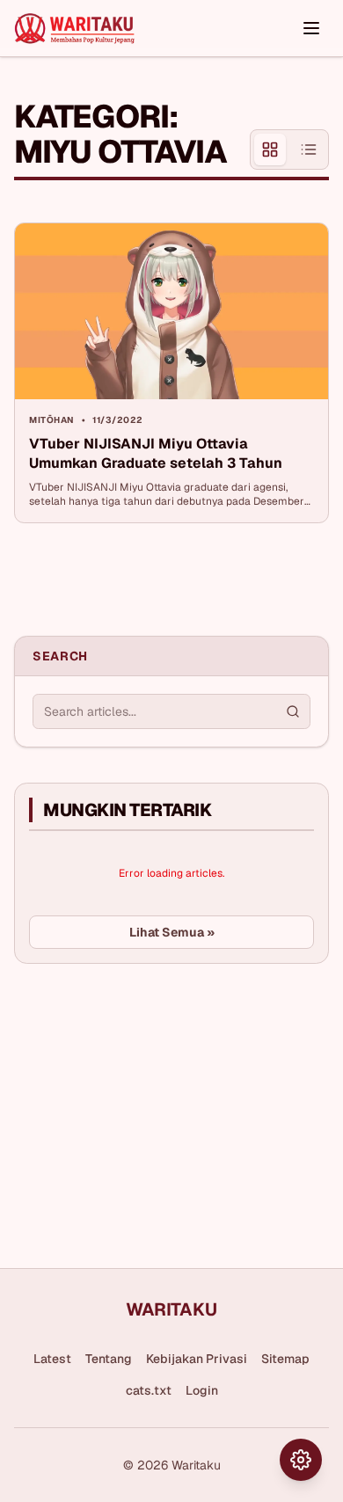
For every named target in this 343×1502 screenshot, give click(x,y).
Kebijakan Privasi (196, 1359)
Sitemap (285, 1359)
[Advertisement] (146, 1109)
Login (202, 1390)
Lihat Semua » (172, 932)
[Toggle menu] (311, 28)
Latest (52, 1359)
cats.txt (149, 1390)
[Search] (292, 711)
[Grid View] (270, 149)
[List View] (309, 149)
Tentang (108, 1359)
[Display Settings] (301, 1460)
